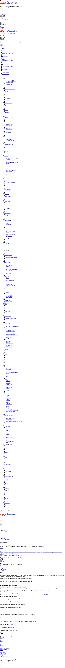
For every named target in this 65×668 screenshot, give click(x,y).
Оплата (3, 570)
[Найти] (1, 8)
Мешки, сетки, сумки (41, 552)
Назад (6, 531)
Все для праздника (35, 552)
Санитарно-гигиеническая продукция (20, 552)
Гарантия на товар (3, 654)
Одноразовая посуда (6, 552)
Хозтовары (46, 552)
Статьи (1, 640)
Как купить (4, 569)
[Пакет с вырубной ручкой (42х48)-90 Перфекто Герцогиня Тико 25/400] (11, 555)
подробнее (13, 660)
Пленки (1, 552)
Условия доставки (3, 653)
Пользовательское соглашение (4, 649)
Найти (1, 662)
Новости (1, 644)
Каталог (1, 638)
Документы (2, 643)
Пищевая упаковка (11, 552)
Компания (1, 641)
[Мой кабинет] (0, 519)
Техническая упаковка (29, 552)
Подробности (2, 561)
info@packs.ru (3, 27)
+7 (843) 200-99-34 (3, 14)
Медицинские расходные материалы (53, 552)
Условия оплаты (2, 652)
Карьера (1, 645)
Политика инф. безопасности (4, 648)
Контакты (1, 646)
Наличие (3, 568)
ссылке (12, 624)
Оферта (1, 650)
